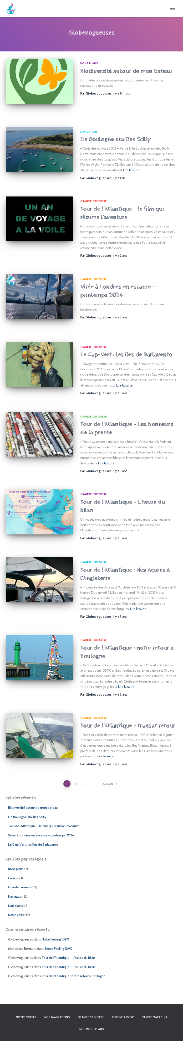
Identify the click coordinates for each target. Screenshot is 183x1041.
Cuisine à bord (123, 1017)
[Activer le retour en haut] (174, 1031)
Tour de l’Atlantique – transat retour (127, 725)
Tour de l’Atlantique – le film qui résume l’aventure (44, 826)
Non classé (16, 906)
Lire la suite (131, 170)
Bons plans (89, 63)
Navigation (88, 131)
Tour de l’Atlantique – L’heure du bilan (68, 958)
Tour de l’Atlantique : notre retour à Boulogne (73, 976)
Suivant (109, 783)
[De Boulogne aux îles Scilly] (39, 149)
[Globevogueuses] (12, 8)
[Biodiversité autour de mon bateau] (39, 81)
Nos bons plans (91, 1029)
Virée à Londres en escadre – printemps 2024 (41, 835)
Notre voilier (16, 915)
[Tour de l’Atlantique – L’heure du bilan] (39, 511)
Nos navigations (57, 1017)
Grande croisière (93, 201)
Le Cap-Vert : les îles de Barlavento (126, 354)
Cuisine (13, 878)
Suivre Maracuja (154, 1017)
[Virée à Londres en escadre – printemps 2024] (39, 296)
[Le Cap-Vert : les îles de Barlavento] (39, 364)
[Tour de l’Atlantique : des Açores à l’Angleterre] (39, 579)
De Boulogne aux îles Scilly (115, 139)
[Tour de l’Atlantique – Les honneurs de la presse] (39, 434)
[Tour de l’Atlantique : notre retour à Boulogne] (39, 657)
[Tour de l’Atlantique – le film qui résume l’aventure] (39, 218)
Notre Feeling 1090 (55, 939)
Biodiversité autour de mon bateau (126, 71)
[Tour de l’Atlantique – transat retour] (39, 735)
